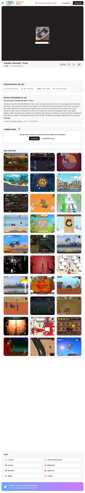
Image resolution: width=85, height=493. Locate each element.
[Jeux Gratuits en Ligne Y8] (10, 3)
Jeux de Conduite (16, 121)
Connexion (66, 3)
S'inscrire (78, 3)
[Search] (36, 3)
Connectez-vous (48, 138)
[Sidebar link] (3, 3)
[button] (7, 118)
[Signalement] (74, 64)
